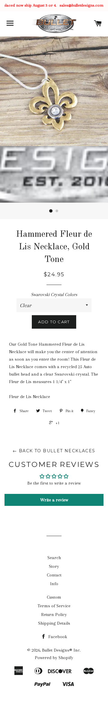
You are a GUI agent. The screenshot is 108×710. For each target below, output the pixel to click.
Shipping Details (54, 623)
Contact (54, 575)
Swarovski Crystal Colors (54, 294)
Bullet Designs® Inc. (61, 650)
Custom (54, 597)
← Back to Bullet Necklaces (54, 450)
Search (54, 557)
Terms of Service (54, 606)
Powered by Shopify (54, 657)
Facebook (57, 636)
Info (54, 583)
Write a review (54, 500)
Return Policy (54, 614)
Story (54, 566)
